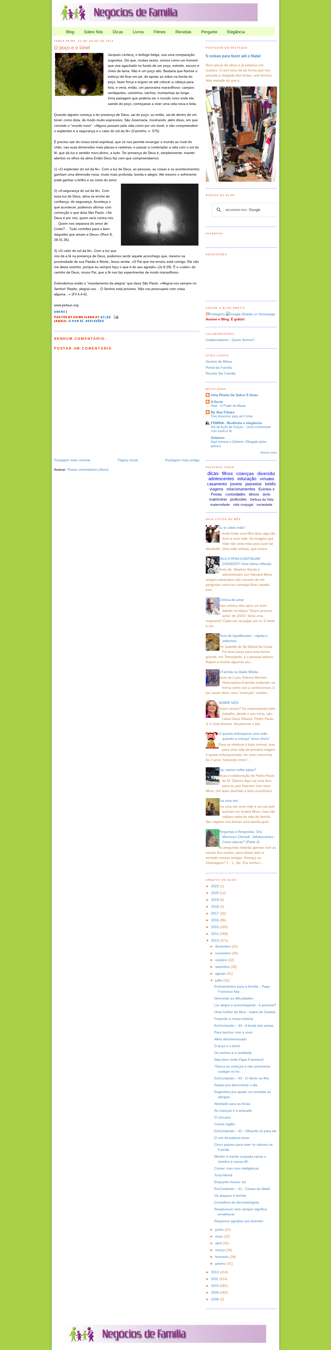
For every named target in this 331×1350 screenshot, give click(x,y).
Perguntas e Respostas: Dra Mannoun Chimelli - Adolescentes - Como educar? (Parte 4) (247, 837)
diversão (266, 473)
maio (219, 1236)
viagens (216, 489)
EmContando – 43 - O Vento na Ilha (241, 1078)
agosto (221, 973)
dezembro (223, 946)
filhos (227, 473)
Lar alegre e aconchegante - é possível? (245, 1005)
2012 (215, 1272)
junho (220, 1229)
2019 (215, 900)
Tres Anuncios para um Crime (231, 416)
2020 (215, 893)
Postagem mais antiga (182, 460)
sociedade (264, 504)
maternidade (220, 504)
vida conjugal (243, 504)
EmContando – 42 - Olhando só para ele (245, 1131)
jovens (236, 484)
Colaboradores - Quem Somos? (230, 340)
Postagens (217, 314)
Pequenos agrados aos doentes (238, 1221)
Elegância (236, 32)
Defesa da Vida (262, 499)
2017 (215, 913)
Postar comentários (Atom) (88, 469)
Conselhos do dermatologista (236, 1202)
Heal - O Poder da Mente (228, 406)
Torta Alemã (223, 1175)
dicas (213, 473)
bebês (270, 484)
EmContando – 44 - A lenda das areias (243, 1025)
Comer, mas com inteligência (236, 1168)
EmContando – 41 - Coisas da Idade (242, 1189)
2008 (215, 1299)
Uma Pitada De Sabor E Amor (234, 395)
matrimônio (218, 499)
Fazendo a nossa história (233, 1019)
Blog (70, 32)
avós (266, 494)
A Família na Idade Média (238, 672)
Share (59, 312)
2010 (215, 1286)
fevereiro (222, 1257)
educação (246, 478)
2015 (215, 927)
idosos (254, 494)
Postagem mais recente (72, 460)
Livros (138, 32)
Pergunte (209, 32)
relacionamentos (241, 489)
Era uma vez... (230, 801)
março (220, 1250)
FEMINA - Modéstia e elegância (236, 423)
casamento (217, 484)
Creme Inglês (224, 1124)
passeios (253, 484)
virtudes (267, 479)
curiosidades (235, 494)
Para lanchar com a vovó (233, 1032)
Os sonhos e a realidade (233, 1053)
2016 (215, 920)
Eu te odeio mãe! (232, 528)
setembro (223, 967)
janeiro (221, 1263)
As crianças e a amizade (233, 1110)
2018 (215, 906)
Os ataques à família (230, 1195)
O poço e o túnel (72, 47)
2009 (215, 1292)
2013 (215, 940)
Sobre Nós (93, 32)
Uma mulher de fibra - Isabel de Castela (245, 1012)
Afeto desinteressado (230, 1039)
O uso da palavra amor (232, 1138)
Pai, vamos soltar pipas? (237, 770)
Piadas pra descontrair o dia (235, 1085)
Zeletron (218, 438)
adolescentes (221, 478)
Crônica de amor (231, 600)
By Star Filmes (223, 412)
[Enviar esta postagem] (115, 317)
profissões (238, 499)
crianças (245, 473)
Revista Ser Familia (221, 373)
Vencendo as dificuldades (233, 998)
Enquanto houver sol (230, 1182)
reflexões (95, 321)
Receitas (183, 32)
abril (219, 1243)
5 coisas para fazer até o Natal (233, 56)
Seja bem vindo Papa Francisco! (239, 1059)
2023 (215, 886)
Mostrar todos (268, 452)
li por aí (76, 321)
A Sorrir (217, 402)
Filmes (160, 32)
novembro (223, 953)
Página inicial (128, 460)
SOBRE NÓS (228, 703)
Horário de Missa (219, 361)
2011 (215, 1279)
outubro (221, 960)
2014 (215, 934)
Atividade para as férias (232, 1104)
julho (219, 980)
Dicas (118, 32)
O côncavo (222, 1117)
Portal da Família (219, 367)
